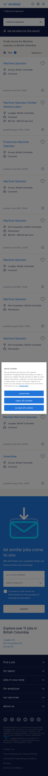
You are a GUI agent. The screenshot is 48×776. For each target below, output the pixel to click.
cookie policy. (24, 386)
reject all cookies (24, 400)
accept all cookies (24, 407)
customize (24, 393)
